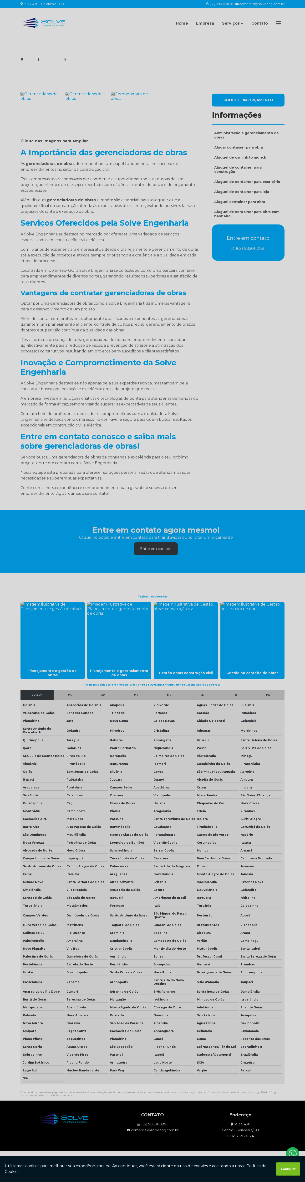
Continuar (288, 1169)
